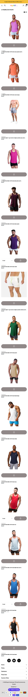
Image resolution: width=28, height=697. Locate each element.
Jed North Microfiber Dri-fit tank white (9, 438)
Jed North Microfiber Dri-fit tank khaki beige (10, 395)
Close (14, 664)
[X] (19, 660)
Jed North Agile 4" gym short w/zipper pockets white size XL (13, 309)
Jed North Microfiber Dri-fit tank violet (9, 266)
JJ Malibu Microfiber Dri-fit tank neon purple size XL (11, 51)
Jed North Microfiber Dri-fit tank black (9, 654)
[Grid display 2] (26, 12)
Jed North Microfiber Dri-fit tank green (9, 352)
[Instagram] (9, 660)
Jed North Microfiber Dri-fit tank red (8, 524)
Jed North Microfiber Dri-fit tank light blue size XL (11, 567)
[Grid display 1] (24, 12)
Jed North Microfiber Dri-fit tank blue (8, 610)
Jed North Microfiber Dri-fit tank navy (9, 481)
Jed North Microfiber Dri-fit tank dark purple (10, 223)
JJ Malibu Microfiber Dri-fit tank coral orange (10, 94)
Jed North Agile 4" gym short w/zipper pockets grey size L (13, 137)
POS (15, 682)
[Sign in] (23, 5)
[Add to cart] (14, 45)
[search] (5, 5)
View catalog (2, 5)
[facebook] (14, 660)
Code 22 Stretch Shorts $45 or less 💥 (13, 1)
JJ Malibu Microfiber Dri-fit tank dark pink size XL (11, 180)
